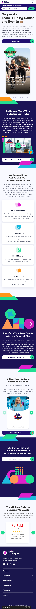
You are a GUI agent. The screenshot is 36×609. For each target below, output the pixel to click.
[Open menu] (32, 2)
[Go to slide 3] (13, 97)
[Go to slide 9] (27, 97)
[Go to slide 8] (25, 97)
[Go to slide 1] (8, 97)
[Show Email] (26, 607)
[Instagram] (11, 564)
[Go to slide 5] (18, 97)
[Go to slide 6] (20, 97)
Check (31, 8)
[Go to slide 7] (22, 97)
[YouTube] (14, 564)
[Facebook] (4, 564)
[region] (18, 532)
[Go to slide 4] (15, 97)
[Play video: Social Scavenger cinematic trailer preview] (18, 145)
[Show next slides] (31, 412)
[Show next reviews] (33, 532)
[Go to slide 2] (10, 97)
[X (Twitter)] (7, 564)
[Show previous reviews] (3, 532)
